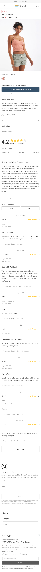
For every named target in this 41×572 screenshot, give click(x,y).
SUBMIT (20, 298)
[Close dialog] (39, 271)
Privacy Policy (28, 295)
